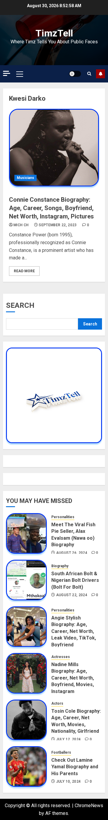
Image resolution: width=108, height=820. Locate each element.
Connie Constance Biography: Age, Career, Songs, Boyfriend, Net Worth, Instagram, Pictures (51, 208)
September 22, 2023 (57, 225)
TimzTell (54, 33)
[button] (19, 74)
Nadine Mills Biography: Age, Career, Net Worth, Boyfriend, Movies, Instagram (72, 678)
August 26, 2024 (71, 553)
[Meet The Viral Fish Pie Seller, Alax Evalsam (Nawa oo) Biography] (26, 533)
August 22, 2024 (71, 595)
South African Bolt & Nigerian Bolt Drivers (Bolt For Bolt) (75, 580)
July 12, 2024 (68, 739)
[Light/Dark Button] (75, 74)
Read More (24, 271)
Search (20, 305)
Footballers (61, 752)
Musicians (25, 178)
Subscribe (100, 73)
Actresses (60, 657)
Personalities (62, 517)
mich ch (21, 225)
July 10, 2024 (68, 781)
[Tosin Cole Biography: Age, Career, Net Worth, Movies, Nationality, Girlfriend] (26, 719)
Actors (57, 703)
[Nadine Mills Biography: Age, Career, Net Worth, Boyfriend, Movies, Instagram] (26, 673)
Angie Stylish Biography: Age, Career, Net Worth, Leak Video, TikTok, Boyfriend (73, 631)
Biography (59, 566)
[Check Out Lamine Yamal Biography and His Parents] (26, 766)
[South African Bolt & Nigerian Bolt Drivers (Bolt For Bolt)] (26, 580)
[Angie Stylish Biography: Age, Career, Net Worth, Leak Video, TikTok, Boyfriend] (26, 626)
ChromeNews (89, 805)
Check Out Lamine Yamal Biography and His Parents (74, 766)
